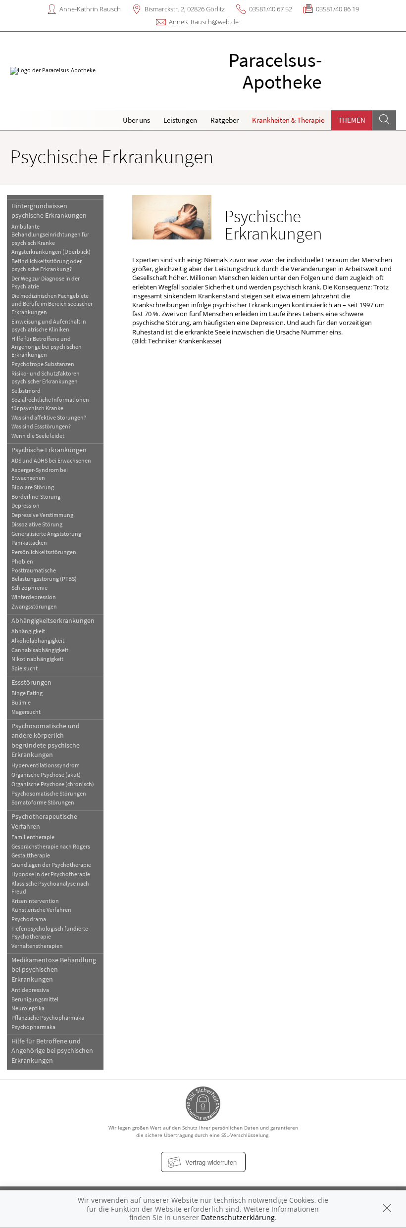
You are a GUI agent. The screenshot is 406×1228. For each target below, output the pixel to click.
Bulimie (21, 702)
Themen (351, 120)
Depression (25, 505)
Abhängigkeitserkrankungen (53, 620)
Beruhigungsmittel (34, 999)
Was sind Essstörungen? (41, 426)
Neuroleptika (28, 1008)
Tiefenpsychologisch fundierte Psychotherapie (49, 932)
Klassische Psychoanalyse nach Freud (50, 887)
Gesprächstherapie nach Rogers (50, 846)
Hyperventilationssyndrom (45, 765)
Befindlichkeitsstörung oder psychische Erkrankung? (46, 265)
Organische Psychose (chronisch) (52, 784)
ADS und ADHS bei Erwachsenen (51, 460)
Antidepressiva (30, 989)
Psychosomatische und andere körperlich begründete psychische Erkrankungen (45, 740)
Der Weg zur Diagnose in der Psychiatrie (45, 282)
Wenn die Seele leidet (37, 435)
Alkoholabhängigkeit (37, 640)
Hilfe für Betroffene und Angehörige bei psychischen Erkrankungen (46, 347)
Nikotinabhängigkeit (37, 658)
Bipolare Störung (32, 487)
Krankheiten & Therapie (288, 120)
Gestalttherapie (30, 855)
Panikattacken (29, 542)
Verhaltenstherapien (37, 945)
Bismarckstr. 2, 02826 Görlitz (185, 8)
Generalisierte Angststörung (46, 533)
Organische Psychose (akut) (46, 774)
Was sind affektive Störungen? (48, 417)
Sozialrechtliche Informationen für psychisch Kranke (50, 403)
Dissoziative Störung (36, 524)
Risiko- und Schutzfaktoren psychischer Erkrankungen (45, 377)
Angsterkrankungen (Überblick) (51, 251)
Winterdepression (33, 597)
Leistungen (180, 120)
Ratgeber (224, 120)
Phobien (22, 561)
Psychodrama (28, 919)
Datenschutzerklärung (238, 1217)
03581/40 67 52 (270, 8)
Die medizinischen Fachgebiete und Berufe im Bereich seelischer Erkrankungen (52, 304)
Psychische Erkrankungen (49, 449)
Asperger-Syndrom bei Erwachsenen (39, 473)
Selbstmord (26, 390)
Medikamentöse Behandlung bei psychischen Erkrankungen (53, 969)
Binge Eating (27, 693)
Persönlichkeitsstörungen (43, 552)
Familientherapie (32, 837)
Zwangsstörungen (34, 606)
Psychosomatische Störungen (48, 793)
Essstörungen (31, 682)
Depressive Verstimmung (42, 515)
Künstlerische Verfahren (41, 909)
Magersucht (26, 711)
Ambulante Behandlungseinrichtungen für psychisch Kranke (50, 234)
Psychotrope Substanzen (42, 364)
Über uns (136, 120)
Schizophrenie (29, 587)
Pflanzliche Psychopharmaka (47, 1017)
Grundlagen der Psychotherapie (51, 864)
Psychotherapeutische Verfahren (44, 821)
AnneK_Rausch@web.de (204, 21)
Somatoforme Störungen (42, 802)
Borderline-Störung (35, 496)
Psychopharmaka (33, 1027)
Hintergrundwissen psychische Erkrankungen (49, 210)
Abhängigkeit (28, 631)
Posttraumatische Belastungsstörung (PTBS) (44, 574)
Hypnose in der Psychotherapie (50, 874)
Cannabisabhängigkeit (39, 650)
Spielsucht (24, 668)
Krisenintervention (35, 900)
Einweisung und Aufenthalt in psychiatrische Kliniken (48, 325)
